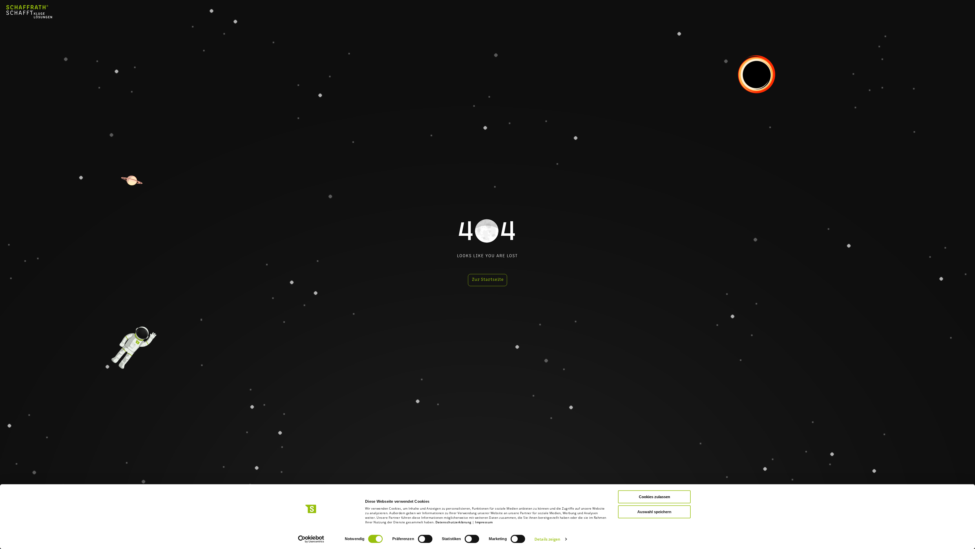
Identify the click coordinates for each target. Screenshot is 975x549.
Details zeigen (547, 539)
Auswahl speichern (654, 512)
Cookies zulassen (654, 497)
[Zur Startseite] (29, 17)
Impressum (484, 522)
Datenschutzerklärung (453, 522)
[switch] (425, 539)
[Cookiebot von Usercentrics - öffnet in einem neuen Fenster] (311, 539)
